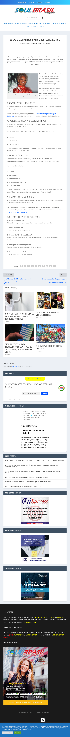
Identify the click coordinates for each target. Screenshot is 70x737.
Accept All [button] (17, 733)
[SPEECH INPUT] (39, 17)
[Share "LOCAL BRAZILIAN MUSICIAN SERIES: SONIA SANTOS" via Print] (54, 266)
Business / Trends (21, 23)
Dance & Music (25, 43)
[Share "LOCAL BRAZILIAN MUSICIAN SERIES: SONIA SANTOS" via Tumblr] (32, 266)
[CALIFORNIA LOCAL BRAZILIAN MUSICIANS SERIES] (50, 300)
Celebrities (31, 23)
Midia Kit (39, 2)
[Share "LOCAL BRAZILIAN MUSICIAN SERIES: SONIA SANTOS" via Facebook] (21, 266)
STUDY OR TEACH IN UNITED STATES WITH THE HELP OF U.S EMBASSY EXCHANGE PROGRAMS (19, 316)
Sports (34, 27)
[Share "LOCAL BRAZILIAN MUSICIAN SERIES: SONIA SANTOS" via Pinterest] (36, 266)
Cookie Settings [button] (7, 733)
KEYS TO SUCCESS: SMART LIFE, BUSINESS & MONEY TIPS (22, 486)
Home (5, 23)
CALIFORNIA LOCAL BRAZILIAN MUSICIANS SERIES (47, 313)
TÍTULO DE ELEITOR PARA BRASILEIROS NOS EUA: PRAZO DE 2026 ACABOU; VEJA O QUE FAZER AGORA (18, 348)
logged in (15, 366)
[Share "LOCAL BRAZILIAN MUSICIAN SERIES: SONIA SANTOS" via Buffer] (43, 266)
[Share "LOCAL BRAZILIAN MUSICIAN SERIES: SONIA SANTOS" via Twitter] (25, 266)
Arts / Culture (11, 23)
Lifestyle (28, 27)
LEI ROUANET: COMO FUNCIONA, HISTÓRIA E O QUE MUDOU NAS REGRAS (28, 482)
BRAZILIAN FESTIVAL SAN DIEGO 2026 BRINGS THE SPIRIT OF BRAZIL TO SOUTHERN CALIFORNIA (34, 460)
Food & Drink (39, 23)
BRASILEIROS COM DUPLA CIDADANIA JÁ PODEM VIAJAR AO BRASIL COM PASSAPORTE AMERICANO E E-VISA (31, 466)
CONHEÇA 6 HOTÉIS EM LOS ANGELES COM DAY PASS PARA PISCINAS (26, 477)
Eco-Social (47, 23)
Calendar (48, 2)
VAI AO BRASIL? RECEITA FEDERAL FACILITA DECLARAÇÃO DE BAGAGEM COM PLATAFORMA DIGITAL (33, 472)
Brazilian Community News (40, 43)
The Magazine (22, 2)
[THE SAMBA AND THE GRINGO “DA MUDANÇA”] (50, 333)
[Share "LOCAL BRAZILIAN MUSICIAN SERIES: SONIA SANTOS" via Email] (50, 266)
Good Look (55, 23)
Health (62, 23)
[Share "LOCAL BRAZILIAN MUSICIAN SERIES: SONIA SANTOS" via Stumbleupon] (47, 266)
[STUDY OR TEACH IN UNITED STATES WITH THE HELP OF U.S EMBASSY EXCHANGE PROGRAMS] (19, 301)
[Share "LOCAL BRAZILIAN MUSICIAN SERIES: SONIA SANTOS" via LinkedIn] (39, 266)
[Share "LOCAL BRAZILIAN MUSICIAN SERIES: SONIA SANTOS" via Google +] (29, 266)
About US (31, 2)
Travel (40, 27)
